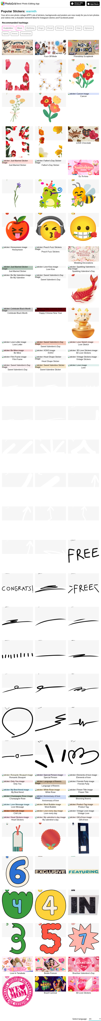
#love (19, 28)
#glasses (89, 28)
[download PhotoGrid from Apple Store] (93, 3)
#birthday (30, 28)
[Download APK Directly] (77, 3)
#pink (5, 34)
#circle (69, 28)
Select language (79, 1019)
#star (78, 28)
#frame (60, 28)
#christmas (26, 34)
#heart (50, 28)
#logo (40, 28)
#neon (14, 34)
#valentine (8, 28)
